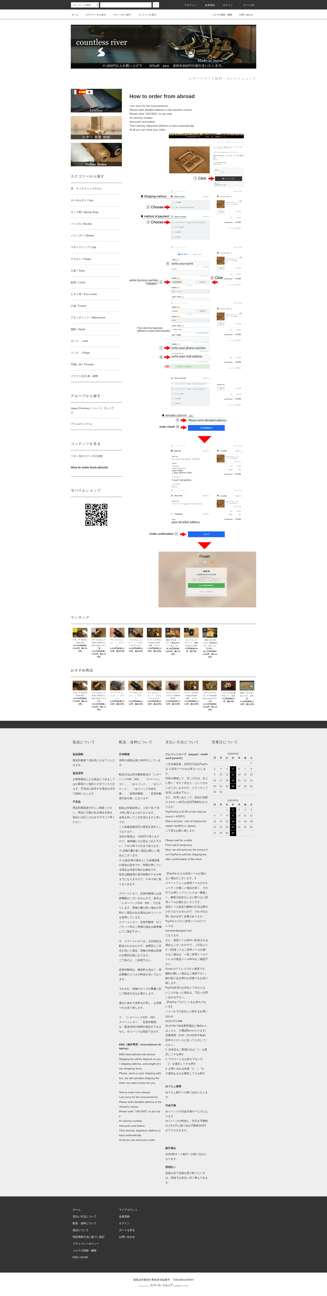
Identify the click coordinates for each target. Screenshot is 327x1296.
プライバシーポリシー (86, 1243)
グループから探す (122, 14)
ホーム (75, 14)
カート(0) (248, 5)
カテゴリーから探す (96, 14)
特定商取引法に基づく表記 (88, 1236)
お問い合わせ (246, 14)
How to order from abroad (134, 1092)
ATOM (84, 1257)
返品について (81, 1230)
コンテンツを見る (147, 14)
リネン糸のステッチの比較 (87, 456)
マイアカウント (128, 1209)
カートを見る (127, 1230)
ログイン (228, 5)
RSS (75, 1257)
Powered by (144, 1286)
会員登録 (210, 5)
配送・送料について (85, 1223)
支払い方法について (85, 1216)
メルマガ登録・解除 (222, 14)
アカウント (190, 5)
